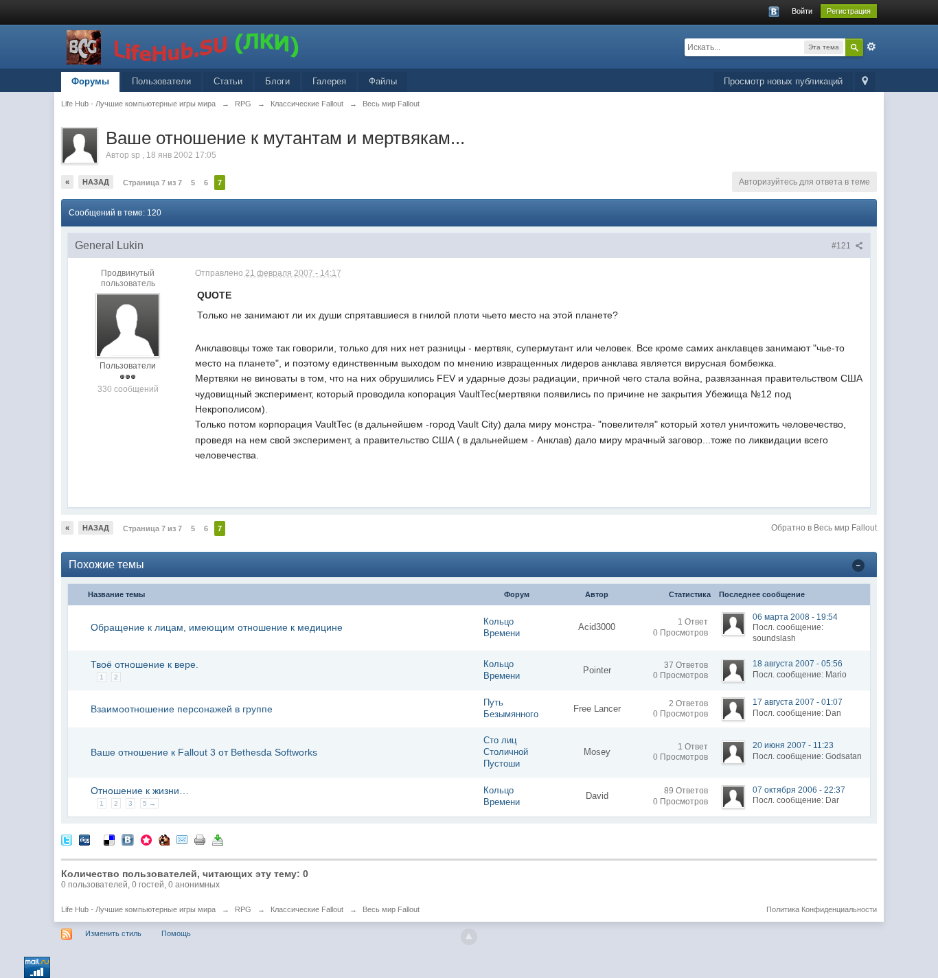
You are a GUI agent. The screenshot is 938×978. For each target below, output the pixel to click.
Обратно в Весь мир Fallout (824, 528)
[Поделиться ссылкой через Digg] (84, 840)
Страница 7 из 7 (152, 182)
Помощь (176, 933)
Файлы (383, 81)
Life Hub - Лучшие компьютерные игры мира (138, 909)
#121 (842, 246)
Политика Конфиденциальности (821, 909)
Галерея (329, 81)
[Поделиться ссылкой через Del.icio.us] (109, 840)
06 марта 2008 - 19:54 (795, 617)
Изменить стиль (113, 933)
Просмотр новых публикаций (783, 81)
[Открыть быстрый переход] (865, 82)
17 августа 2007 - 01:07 (798, 702)
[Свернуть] (858, 564)
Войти (802, 11)
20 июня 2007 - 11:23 (793, 745)
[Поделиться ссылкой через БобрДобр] (164, 840)
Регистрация (849, 11)
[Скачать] (217, 840)
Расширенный (871, 46)
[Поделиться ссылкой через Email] (181, 840)
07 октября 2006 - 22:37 (799, 790)
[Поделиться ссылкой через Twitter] (66, 840)
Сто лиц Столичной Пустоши (505, 752)
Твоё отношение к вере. (144, 664)
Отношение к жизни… (140, 790)
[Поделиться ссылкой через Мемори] (146, 840)
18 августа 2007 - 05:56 (798, 663)
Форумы (90, 81)
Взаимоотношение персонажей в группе (182, 708)
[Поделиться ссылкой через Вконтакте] (128, 840)
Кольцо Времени (501, 627)
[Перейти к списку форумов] (184, 45)
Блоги (277, 81)
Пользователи (161, 81)
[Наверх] (469, 937)
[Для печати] (199, 840)
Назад (95, 182)
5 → (149, 803)
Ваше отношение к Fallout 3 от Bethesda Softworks (204, 752)
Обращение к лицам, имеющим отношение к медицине (217, 627)
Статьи (228, 81)
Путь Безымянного (510, 708)
